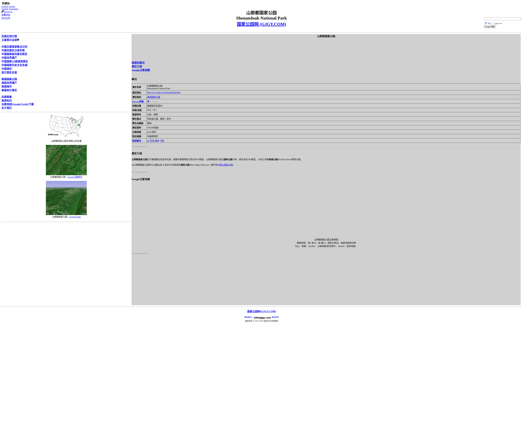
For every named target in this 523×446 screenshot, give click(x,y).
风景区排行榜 (9, 36)
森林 (157, 141)
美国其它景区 (9, 90)
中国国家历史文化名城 (14, 65)
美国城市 (6, 86)
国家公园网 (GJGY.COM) (261, 24)
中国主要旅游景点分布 (14, 46)
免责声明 (275, 317)
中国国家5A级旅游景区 (14, 61)
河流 (152, 141)
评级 (138, 101)
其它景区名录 (9, 72)
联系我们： (248, 317)
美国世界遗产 (9, 82)
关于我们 (6, 107)
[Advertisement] (508, 8)
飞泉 (162, 141)
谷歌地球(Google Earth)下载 (17, 104)
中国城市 (6, 68)
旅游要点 (136, 141)
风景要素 (6, 96)
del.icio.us (8, 12)
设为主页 (5, 18)
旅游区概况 (138, 62)
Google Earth (75, 217)
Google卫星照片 (74, 177)
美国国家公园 (9, 79)
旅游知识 (6, 100)
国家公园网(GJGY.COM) (261, 311)
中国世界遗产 (9, 57)
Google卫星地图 (141, 70)
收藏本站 (5, 15)
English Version (8, 6)
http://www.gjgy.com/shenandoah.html (163, 92)
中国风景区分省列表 (13, 50)
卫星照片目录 (9, 39)
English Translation (9, 9)
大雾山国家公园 (225, 165)
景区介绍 (137, 66)
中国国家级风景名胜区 (14, 54)
